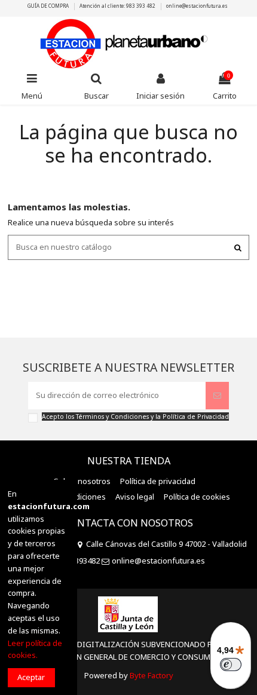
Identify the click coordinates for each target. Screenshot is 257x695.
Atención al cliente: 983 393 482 (118, 5)
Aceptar (31, 677)
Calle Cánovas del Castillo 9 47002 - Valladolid (166, 543)
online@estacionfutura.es (197, 5)
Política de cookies (197, 496)
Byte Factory (151, 675)
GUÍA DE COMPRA (48, 5)
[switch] (230, 664)
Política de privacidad (157, 481)
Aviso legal (134, 496)
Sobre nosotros (82, 481)
